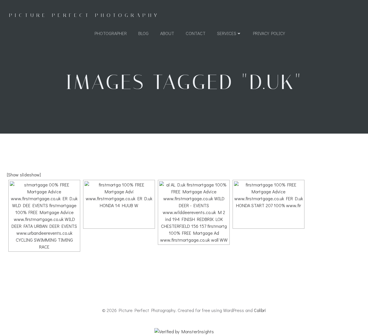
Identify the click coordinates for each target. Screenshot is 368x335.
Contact (196, 33)
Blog (143, 33)
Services (226, 33)
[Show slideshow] (24, 175)
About (167, 33)
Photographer (111, 33)
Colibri (260, 310)
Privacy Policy (269, 33)
